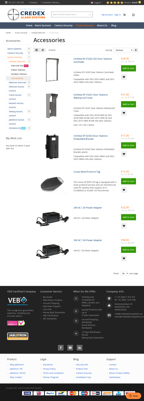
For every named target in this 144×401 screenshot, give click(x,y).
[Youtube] (70, 347)
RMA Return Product (52, 300)
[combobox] (72, 14)
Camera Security (84, 373)
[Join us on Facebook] (61, 347)
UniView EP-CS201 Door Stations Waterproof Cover (91, 96)
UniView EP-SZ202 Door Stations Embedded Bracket (91, 137)
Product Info (82, 368)
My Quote (47, 297)
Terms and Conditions (53, 373)
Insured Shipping (51, 303)
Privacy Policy (49, 368)
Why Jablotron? (17, 364)
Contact (112, 364)
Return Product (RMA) (119, 373)
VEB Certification (50, 315)
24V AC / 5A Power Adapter (88, 240)
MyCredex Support (52, 306)
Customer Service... (50, 2)
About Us (113, 368)
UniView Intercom (38, 33)
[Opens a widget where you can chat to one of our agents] (133, 396)
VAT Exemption (50, 318)
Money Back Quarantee (54, 312)
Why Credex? (16, 377)
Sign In (117, 14)
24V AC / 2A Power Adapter (88, 207)
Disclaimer (48, 364)
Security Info (82, 364)
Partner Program (51, 377)
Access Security (21, 33)
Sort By (108, 50)
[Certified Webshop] (16, 321)
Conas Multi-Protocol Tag (87, 171)
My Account (107, 14)
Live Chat (47, 309)
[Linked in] (79, 347)
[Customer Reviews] (123, 3)
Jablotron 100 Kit (18, 373)
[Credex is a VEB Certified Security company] (17, 297)
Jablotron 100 (16, 368)
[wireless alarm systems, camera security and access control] (27, 9)
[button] (124, 77)
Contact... (33, 2)
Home (8, 33)
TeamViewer (115, 377)
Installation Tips (83, 377)
